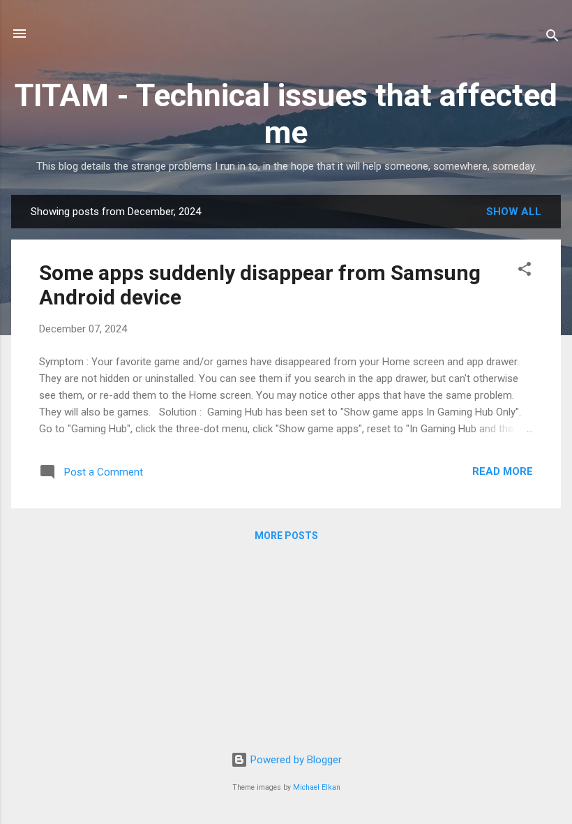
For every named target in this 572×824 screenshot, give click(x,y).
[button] (524, 271)
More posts (286, 535)
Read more (502, 471)
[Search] (552, 38)
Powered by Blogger (295, 759)
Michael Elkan (316, 787)
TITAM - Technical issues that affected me (286, 114)
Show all (513, 211)
